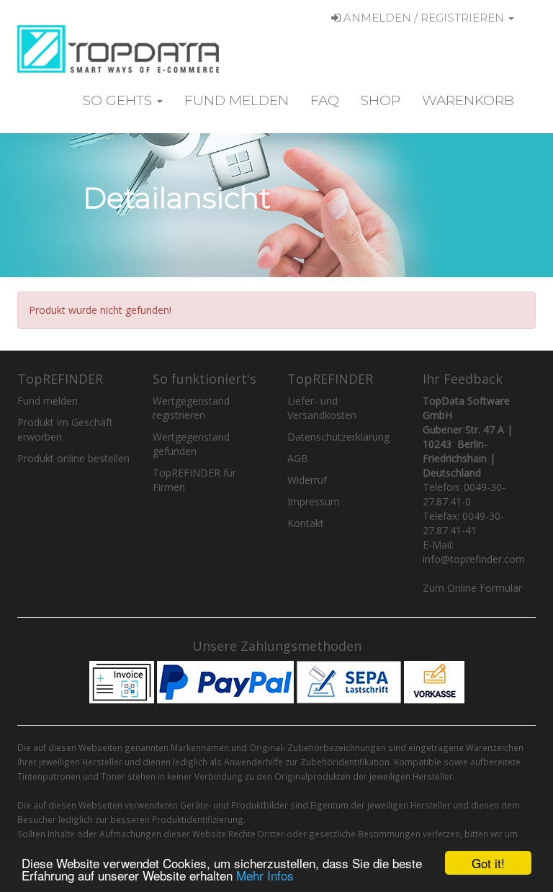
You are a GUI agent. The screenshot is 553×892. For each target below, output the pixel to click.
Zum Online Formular (472, 588)
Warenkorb (468, 100)
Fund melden (236, 100)
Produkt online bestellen (73, 458)
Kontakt (305, 523)
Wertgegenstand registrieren (191, 408)
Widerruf (307, 480)
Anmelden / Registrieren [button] (424, 17)
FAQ (324, 100)
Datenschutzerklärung (338, 436)
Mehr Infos (265, 875)
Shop (380, 100)
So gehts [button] (119, 100)
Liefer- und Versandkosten (321, 408)
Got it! (488, 863)
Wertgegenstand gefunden (191, 444)
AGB (297, 458)
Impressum (313, 501)
